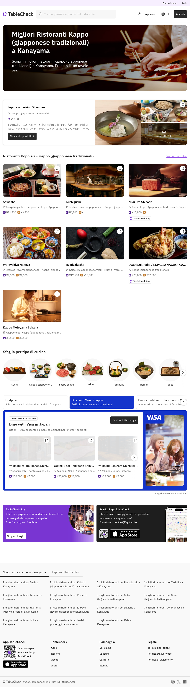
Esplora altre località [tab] (66, 572)
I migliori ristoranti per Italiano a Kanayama (116, 609)
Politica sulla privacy (159, 653)
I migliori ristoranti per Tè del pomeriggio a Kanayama (67, 622)
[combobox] (76, 14)
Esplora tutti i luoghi (124, 420)
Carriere (104, 659)
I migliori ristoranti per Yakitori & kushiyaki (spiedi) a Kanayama (22, 609)
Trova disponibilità (22, 136)
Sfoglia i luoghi (15, 536)
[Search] (40, 14)
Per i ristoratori (170, 3)
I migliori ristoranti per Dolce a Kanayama (20, 622)
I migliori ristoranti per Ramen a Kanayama (68, 597)
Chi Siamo (105, 647)
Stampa (103, 665)
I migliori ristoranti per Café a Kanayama (114, 622)
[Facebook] (185, 682)
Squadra (104, 653)
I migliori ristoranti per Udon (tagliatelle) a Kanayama (160, 597)
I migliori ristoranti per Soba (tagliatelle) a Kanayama (113, 597)
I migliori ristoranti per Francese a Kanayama (164, 609)
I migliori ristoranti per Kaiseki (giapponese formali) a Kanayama (69, 584)
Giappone (148, 14)
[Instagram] (173, 682)
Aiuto (184, 3)
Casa (54, 647)
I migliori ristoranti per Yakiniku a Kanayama (163, 584)
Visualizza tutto (176, 156)
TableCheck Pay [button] (141, 218)
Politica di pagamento (160, 659)
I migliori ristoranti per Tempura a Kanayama (22, 597)
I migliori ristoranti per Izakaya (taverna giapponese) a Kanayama (69, 609)
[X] (179, 682)
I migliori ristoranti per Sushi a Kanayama (20, 584)
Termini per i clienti (159, 647)
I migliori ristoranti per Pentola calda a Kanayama (118, 584)
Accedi (180, 14)
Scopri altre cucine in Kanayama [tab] (24, 572)
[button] (33, 207)
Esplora (55, 653)
